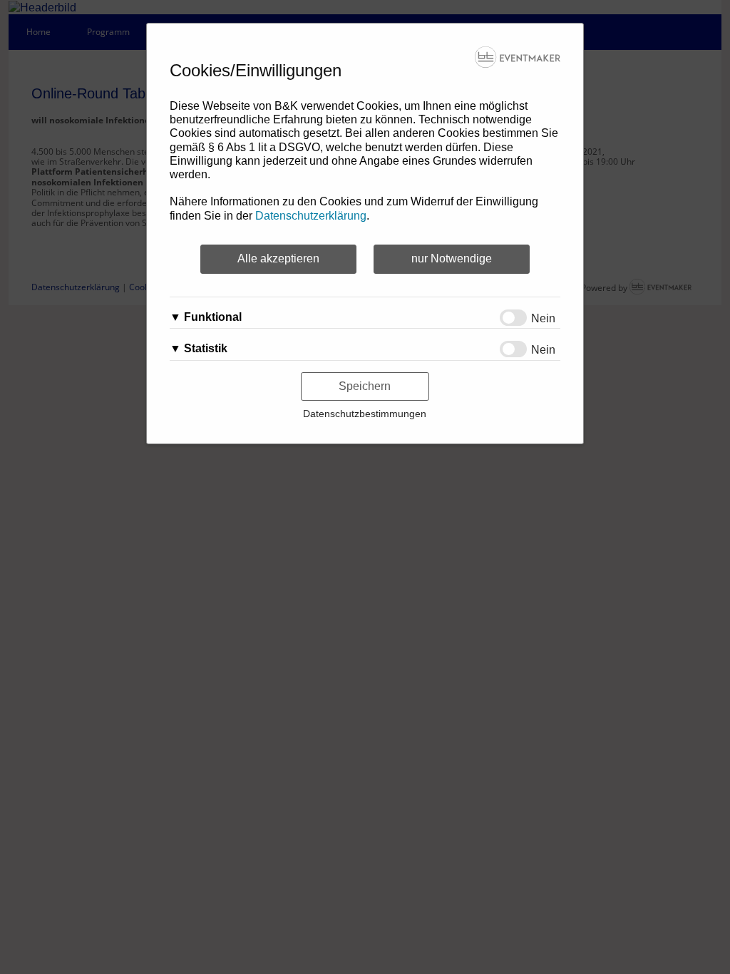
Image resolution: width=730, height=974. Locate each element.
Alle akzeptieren (278, 258)
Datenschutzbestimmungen (364, 413)
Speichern (365, 386)
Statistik (205, 348)
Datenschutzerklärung (310, 216)
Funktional (213, 317)
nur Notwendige (451, 258)
